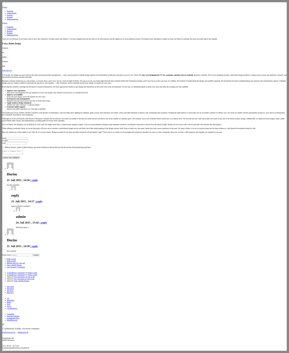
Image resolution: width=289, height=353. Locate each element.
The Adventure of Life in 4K (24, 277)
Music (9, 302)
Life (10, 70)
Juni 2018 (10, 287)
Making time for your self (16, 263)
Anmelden (10, 314)
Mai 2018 (10, 289)
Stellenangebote (12, 19)
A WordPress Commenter (16, 273)
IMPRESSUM (23, 332)
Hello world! (11, 259)
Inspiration (10, 300)
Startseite (10, 11)
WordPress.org (12, 320)
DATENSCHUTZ (9, 332)
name (4, 138)
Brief (7, 70)
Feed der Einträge (13, 316)
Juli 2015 (10, 291)
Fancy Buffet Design (14, 265)
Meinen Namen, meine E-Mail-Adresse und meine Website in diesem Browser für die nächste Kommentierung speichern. (48, 147)
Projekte (10, 15)
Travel (9, 306)
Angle (3, 70)
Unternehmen (11, 13)
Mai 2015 (10, 293)
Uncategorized (12, 308)
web (3, 143)
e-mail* (5, 141)
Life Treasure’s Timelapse (16, 267)
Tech (8, 304)
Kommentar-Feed (13, 318)
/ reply (34, 180)
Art (8, 298)
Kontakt (10, 17)
